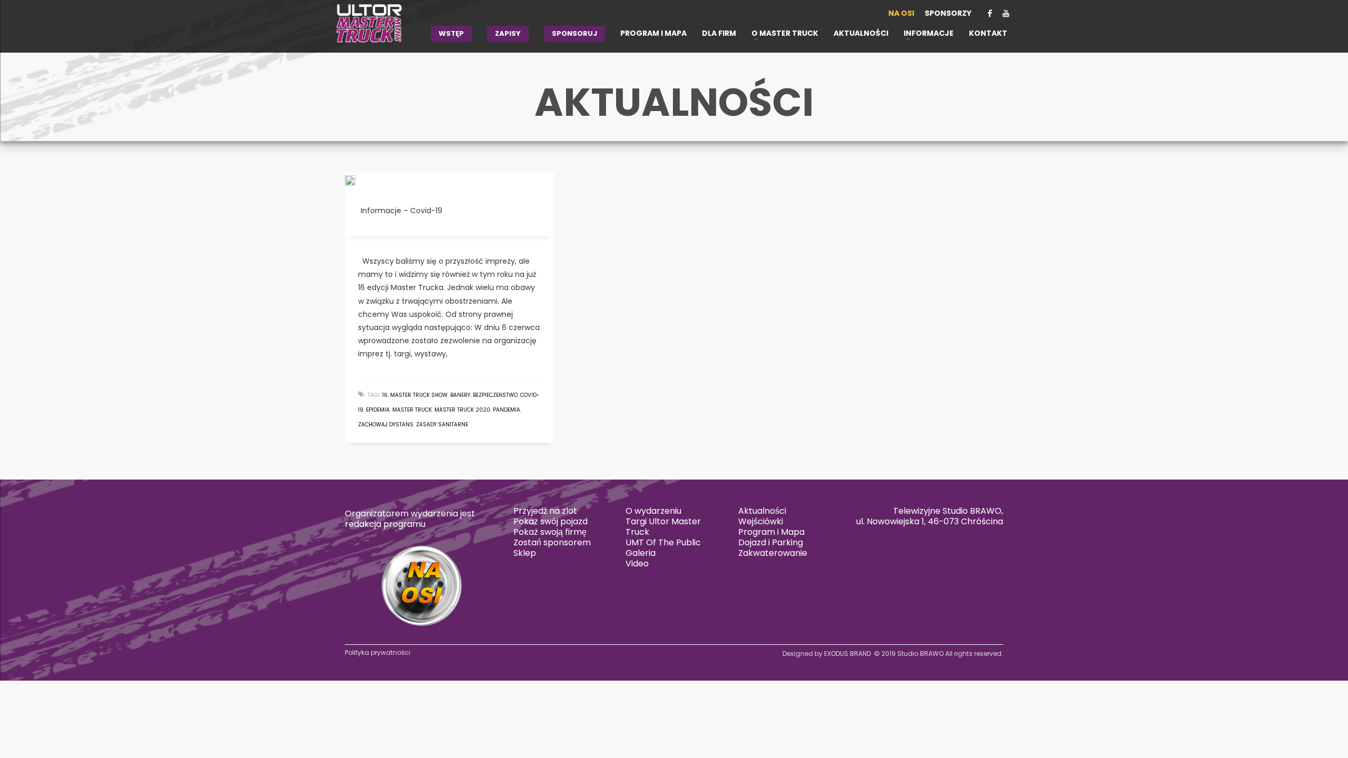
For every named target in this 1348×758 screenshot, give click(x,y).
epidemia (378, 410)
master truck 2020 (462, 410)
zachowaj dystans (385, 424)
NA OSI (901, 13)
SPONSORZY (948, 13)
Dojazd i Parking (770, 542)
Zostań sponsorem (552, 542)
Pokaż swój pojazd (550, 521)
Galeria (641, 553)
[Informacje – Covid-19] (357, 180)
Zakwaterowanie (772, 553)
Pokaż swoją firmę (550, 532)
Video (637, 563)
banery (460, 395)
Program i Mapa (771, 532)
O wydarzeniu (653, 511)
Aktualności (762, 511)
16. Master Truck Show (415, 395)
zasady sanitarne (442, 424)
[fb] (990, 13)
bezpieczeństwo (495, 395)
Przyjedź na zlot (545, 511)
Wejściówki (760, 521)
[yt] (1006, 13)
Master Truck (412, 410)
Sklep (524, 553)
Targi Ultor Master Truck (663, 526)
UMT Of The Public (663, 542)
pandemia (506, 410)
